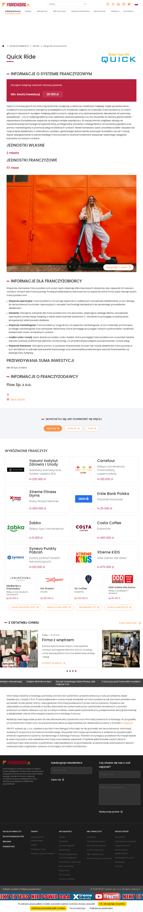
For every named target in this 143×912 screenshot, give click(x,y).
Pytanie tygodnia (67, 845)
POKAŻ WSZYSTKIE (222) (23, 607)
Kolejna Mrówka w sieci (12, 681)
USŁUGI (36, 46)
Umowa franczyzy (95, 850)
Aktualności (42, 11)
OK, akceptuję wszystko (112, 903)
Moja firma (64, 870)
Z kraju (62, 837)
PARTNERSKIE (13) (87, 607)
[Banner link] (71, 29)
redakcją (128, 723)
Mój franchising (66, 866)
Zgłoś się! (51, 428)
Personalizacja (77, 908)
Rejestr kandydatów (81, 11)
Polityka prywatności (30, 889)
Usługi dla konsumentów (55, 46)
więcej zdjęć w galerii (116, 267)
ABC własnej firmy (95, 854)
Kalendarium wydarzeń (125, 841)
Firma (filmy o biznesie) (70, 862)
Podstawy (91, 837)
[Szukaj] (85, 4)
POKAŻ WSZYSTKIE (128, 623)
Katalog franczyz (13, 11)
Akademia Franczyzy (124, 857)
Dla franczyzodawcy (96, 845)
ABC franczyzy (59, 11)
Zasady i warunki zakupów (43, 853)
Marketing (119, 862)
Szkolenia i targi (38, 849)
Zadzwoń (71, 428)
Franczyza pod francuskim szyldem (94, 681)
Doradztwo (129, 11)
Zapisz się (56, 779)
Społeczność (100, 11)
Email (90, 428)
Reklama (115, 11)
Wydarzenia (64, 850)
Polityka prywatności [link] (101, 908)
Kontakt (118, 866)
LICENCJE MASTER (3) (117, 607)
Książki (34, 845)
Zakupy (28, 11)
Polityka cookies (11, 889)
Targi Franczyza (122, 845)
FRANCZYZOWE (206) (57, 607)
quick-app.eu (17, 399)
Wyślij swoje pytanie (109, 811)
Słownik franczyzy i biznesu (99, 858)
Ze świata (63, 841)
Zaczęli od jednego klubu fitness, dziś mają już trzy (49, 683)
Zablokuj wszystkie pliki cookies (48, 908)
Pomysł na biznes (67, 879)
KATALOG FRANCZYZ (19, 46)
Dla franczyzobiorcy (96, 841)
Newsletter (120, 837)
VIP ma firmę (65, 874)
